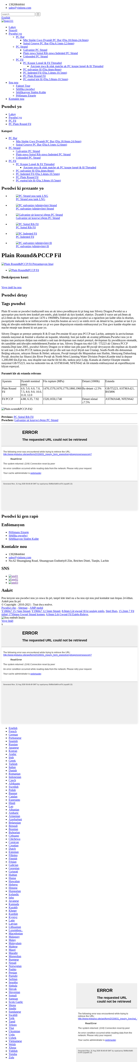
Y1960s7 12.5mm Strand (45, 611)
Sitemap (23, 607)
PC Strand (22, 46)
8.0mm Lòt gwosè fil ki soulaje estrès (83, 611)
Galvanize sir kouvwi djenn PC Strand (38, 218)
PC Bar (20, 36)
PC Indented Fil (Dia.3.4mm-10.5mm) (45, 72)
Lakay (12, 27)
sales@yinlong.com (20, 557)
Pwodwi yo (15, 33)
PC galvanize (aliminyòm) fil (32, 246)
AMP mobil (36, 607)
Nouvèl (13, 30)
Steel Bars (111, 611)
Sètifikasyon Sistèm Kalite (31, 92)
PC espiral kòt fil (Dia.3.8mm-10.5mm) (45, 79)
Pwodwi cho (8, 607)
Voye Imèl (7, 620)
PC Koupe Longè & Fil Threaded (42, 62)
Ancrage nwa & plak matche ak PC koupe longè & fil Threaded (66, 66)
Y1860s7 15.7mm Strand (15, 611)
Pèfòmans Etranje (26, 95)
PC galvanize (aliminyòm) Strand (35, 208)
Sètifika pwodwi (25, 89)
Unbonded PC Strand (35, 56)
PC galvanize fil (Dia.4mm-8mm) (42, 69)
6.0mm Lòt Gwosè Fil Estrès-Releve (67, 614)
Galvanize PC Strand (35, 49)
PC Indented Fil (25, 236)
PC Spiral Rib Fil (26, 227)
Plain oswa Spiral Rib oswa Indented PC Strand (50, 53)
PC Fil (19, 59)
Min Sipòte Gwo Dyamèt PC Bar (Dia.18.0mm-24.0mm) (56, 40)
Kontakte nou (16, 98)
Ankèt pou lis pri (11, 601)
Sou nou (13, 82)
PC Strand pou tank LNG (30, 199)
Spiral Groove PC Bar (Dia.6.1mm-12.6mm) (48, 43)
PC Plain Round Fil (34, 76)
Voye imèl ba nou (11, 287)
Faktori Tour (23, 85)
